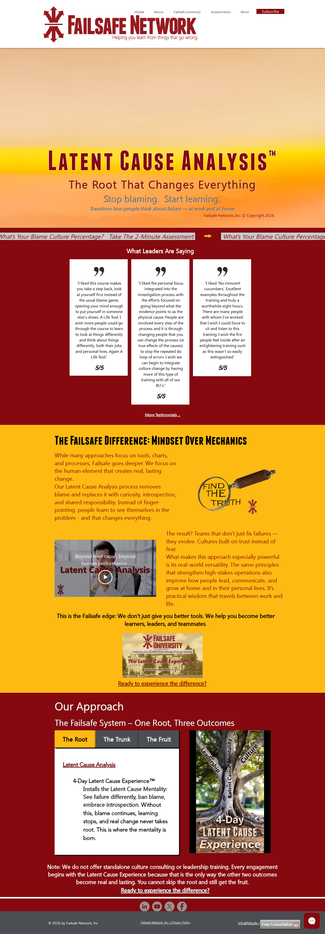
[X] (169, 906)
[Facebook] (182, 906)
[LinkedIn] (145, 906)
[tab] (75, 739)
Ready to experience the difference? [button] (162, 683)
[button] (187, 12)
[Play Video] (105, 577)
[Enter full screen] (264, 846)
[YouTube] (157, 906)
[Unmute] (204, 846)
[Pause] (196, 846)
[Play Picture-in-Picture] (255, 846)
